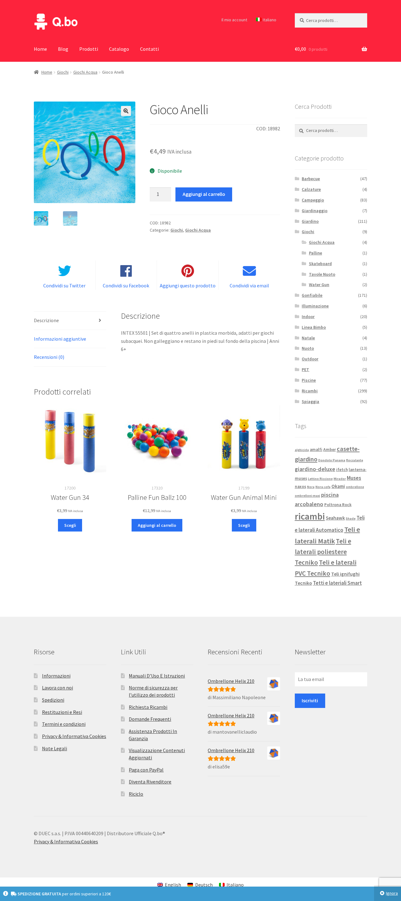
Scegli (70, 525)
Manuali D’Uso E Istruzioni (157, 676)
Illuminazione (315, 306)
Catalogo (119, 49)
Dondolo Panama (331, 460)
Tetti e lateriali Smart (337, 582)
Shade (351, 518)
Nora (311, 487)
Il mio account (234, 20)
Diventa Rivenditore (150, 781)
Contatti (149, 49)
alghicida (302, 450)
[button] (126, 111)
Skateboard (320, 263)
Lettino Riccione (320, 479)
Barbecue (311, 178)
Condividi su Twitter (64, 285)
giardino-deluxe (315, 469)
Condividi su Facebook (126, 285)
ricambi (310, 516)
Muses (354, 477)
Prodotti (88, 49)
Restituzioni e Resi (62, 712)
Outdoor (310, 359)
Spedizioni (53, 700)
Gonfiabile (312, 295)
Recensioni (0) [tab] (49, 357)
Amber (329, 449)
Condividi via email (249, 285)
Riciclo (136, 794)
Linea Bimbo (314, 327)
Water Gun (319, 284)
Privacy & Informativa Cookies (74, 736)
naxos (300, 486)
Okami (338, 486)
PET (305, 369)
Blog (63, 49)
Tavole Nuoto (322, 274)
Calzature (311, 189)
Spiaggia (310, 401)
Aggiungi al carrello (204, 194)
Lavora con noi (57, 687)
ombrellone (355, 487)
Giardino (310, 221)
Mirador (340, 479)
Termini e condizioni (64, 724)
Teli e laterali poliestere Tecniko (323, 552)
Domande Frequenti (150, 719)
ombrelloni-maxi (307, 496)
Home (40, 49)
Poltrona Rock (338, 504)
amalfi (316, 449)
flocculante (354, 460)
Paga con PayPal (146, 770)
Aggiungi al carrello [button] (157, 525)
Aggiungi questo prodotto (188, 285)
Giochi (63, 72)
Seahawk (335, 518)
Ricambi (310, 391)
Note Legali (54, 748)
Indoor (308, 316)
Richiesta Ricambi (148, 707)
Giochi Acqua (85, 72)
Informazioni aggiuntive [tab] (60, 339)
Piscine (309, 380)
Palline (315, 253)
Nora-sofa (323, 487)
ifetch (342, 469)
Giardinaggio (314, 210)
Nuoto (308, 348)
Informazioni (56, 676)
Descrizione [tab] (46, 320)
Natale (308, 338)
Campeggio (313, 200)
